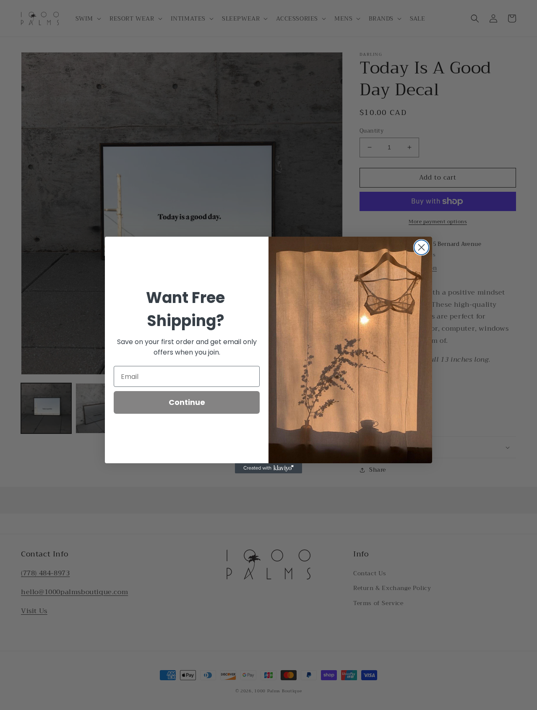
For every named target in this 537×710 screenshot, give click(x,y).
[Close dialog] (421, 247)
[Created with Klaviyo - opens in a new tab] (268, 468)
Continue (187, 402)
